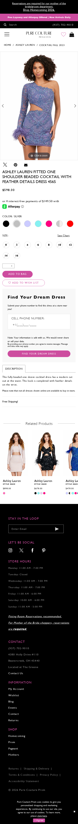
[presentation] (14, 453)
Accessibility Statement (24, 781)
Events (12, 707)
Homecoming (16, 735)
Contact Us (15, 673)
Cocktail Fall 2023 (52, 45)
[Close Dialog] (74, 812)
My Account (16, 688)
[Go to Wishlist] (63, 34)
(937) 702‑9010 (18, 648)
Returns (13, 720)
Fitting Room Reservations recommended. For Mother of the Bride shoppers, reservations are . (38, 622)
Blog (11, 701)
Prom (11, 742)
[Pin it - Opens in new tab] (15, 164)
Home (7, 45)
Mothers (13, 754)
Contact (13, 713)
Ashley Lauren (25, 45)
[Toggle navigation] (7, 34)
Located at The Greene (23, 667)
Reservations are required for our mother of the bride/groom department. (39, 5)
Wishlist (13, 695)
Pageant (13, 748)
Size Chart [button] (64, 235)
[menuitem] (10, 550)
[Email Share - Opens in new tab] (26, 164)
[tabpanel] (39, 106)
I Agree (39, 820)
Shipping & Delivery (36, 768)
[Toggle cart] (72, 34)
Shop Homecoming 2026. (39, 10)
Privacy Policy (49, 774)
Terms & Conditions (22, 774)
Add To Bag (17, 273)
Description (13, 368)
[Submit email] (57, 529)
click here (42, 816)
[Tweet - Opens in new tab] (5, 165)
